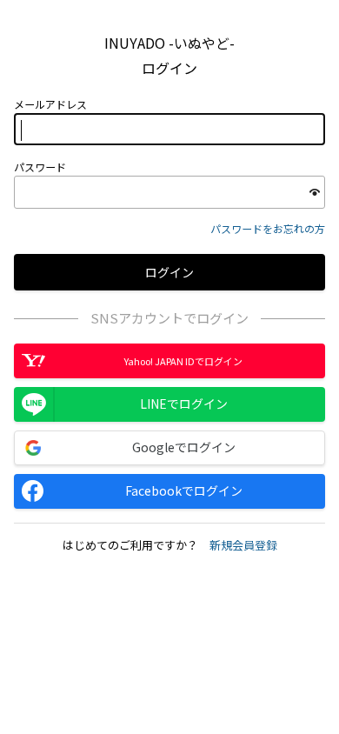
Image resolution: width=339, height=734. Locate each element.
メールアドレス (50, 104)
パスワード (40, 167)
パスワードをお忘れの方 (267, 228)
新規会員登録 (243, 545)
